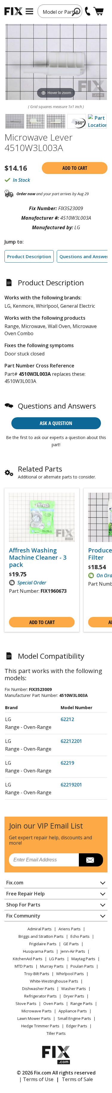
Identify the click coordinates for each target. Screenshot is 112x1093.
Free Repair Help (25, 893)
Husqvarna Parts (38, 951)
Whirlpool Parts (70, 973)
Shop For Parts (23, 904)
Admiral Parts (39, 929)
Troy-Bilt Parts (36, 973)
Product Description (29, 256)
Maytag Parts (83, 958)
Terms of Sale (77, 1079)
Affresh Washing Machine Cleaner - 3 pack (37, 557)
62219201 (71, 784)
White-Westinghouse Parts (54, 981)
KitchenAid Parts (27, 958)
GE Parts (71, 943)
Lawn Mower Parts (34, 1018)
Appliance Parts (73, 1011)
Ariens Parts (70, 929)
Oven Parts (53, 1003)
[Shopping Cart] (98, 11)
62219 (67, 763)
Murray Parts (52, 966)
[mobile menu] (29, 11)
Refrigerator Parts (40, 996)
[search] (76, 11)
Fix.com (14, 882)
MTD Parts (24, 966)
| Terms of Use (36, 1079)
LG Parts (57, 958)
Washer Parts (73, 988)
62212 (67, 719)
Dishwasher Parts (38, 988)
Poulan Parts (82, 966)
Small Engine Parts (74, 1018)
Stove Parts (26, 1003)
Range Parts (81, 1003)
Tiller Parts (56, 1033)
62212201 (71, 741)
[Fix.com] (13, 11)
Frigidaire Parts (42, 943)
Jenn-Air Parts (73, 951)
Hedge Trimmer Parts (40, 1026)
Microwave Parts (37, 1011)
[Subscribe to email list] (91, 859)
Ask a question (56, 423)
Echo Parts (80, 936)
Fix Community (23, 915)
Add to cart (74, 168)
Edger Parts (76, 1026)
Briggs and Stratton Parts (41, 936)
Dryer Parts (74, 996)
